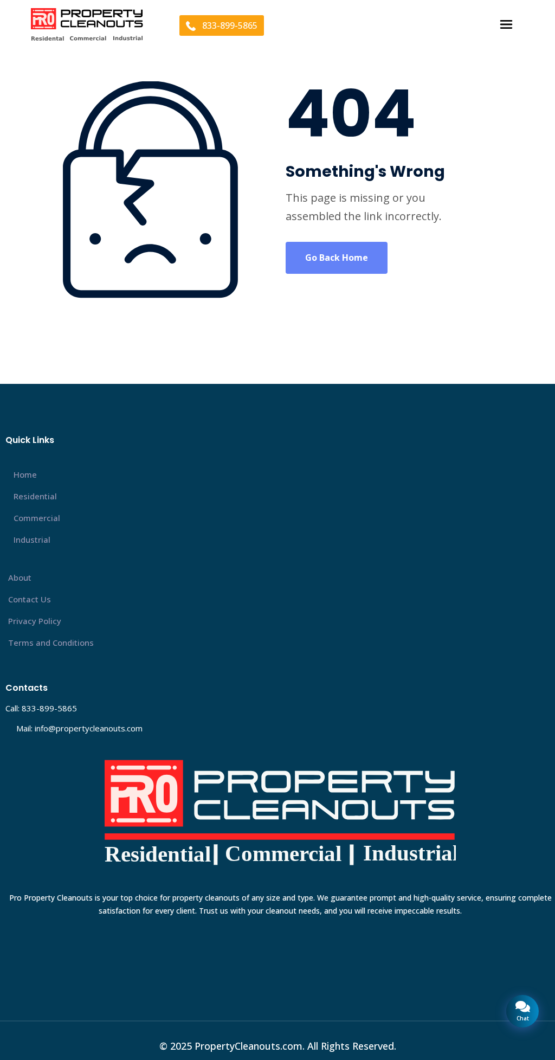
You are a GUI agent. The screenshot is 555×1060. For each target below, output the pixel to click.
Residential (35, 496)
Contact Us (29, 599)
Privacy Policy (34, 620)
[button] (506, 25)
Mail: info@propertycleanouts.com (79, 728)
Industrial (32, 539)
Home (25, 474)
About (19, 577)
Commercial (37, 517)
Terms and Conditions (51, 642)
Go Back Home (336, 258)
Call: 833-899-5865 (41, 708)
